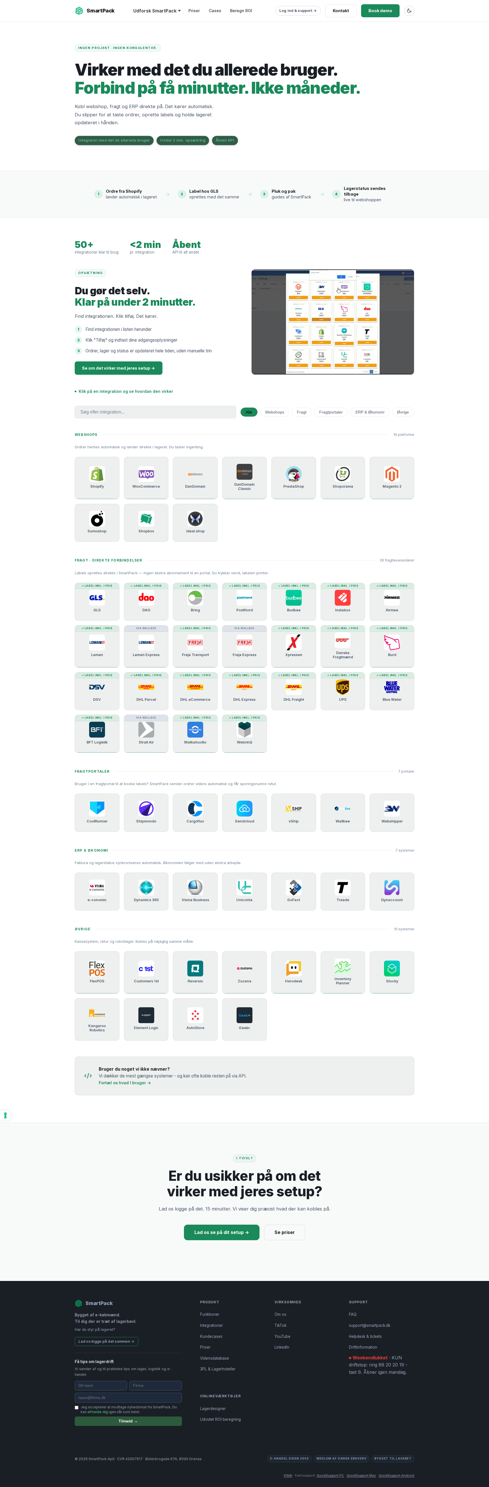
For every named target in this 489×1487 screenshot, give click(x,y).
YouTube (282, 1336)
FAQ (353, 1314)
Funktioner (209, 1314)
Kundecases (211, 1336)
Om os (280, 1314)
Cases (215, 10)
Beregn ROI (241, 10)
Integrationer (211, 1325)
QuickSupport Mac (361, 1475)
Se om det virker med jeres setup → (118, 368)
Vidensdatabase (214, 1358)
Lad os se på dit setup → (221, 1232)
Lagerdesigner (213, 1408)
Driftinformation (363, 1347)
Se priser (284, 1232)
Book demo (380, 10)
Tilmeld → (128, 1421)
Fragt (301, 412)
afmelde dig (97, 1412)
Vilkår (288, 1475)
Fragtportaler (331, 412)
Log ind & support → (298, 10)
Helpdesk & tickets (365, 1336)
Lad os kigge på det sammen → (106, 1341)
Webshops (274, 412)
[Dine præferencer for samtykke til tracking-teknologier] (5, 1115)
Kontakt (341, 10)
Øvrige (403, 412)
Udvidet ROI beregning (220, 1419)
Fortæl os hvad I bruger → (125, 1082)
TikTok (280, 1325)
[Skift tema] (409, 11)
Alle (249, 412)
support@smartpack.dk (369, 1325)
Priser (194, 10)
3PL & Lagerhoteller (217, 1369)
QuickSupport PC (330, 1475)
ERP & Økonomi (369, 412)
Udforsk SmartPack (155, 11)
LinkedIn (281, 1347)
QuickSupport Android (396, 1475)
